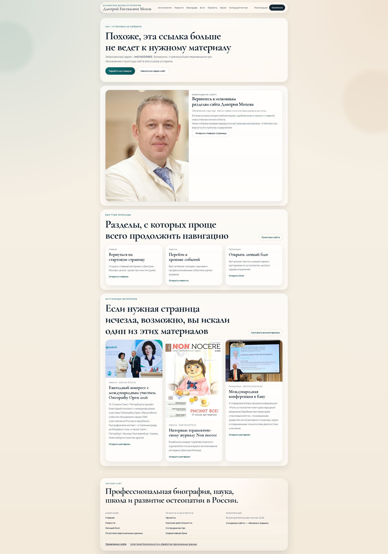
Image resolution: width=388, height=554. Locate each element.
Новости (179, 7)
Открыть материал (119, 444)
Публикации (261, 7)
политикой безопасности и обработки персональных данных (163, 544)
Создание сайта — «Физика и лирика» (247, 523)
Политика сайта (271, 237)
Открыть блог (236, 275)
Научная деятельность (179, 522)
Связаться (277, 7)
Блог (202, 7)
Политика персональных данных (124, 533)
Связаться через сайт (153, 71)
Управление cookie (115, 544)
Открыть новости (179, 280)
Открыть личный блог (248, 254)
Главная (110, 517)
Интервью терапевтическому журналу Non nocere (193, 433)
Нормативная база (176, 533)
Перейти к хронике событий (184, 257)
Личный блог (112, 528)
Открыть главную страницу (211, 133)
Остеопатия (165, 7)
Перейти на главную (120, 71)
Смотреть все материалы (265, 332)
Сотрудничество (238, 7)
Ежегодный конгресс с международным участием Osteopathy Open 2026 (132, 392)
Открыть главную (119, 276)
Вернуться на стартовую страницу (127, 257)
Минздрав (191, 7)
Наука (223, 7)
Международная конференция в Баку (247, 394)
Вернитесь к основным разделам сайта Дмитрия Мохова (222, 101)
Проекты (212, 7)
